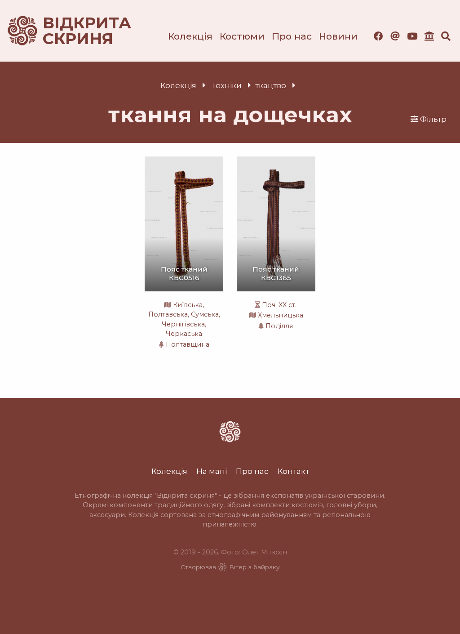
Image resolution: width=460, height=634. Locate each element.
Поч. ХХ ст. (279, 305)
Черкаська (184, 334)
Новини (338, 36)
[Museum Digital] (429, 36)
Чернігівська (183, 324)
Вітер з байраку (254, 567)
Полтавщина (187, 344)
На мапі (211, 471)
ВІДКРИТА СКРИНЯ (76, 30)
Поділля (279, 326)
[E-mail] (395, 36)
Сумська (205, 314)
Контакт (293, 471)
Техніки (227, 85)
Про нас (292, 36)
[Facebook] (378, 36)
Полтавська (168, 314)
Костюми (242, 36)
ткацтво (270, 85)
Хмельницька (280, 315)
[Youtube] (412, 36)
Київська (188, 305)
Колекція (190, 36)
